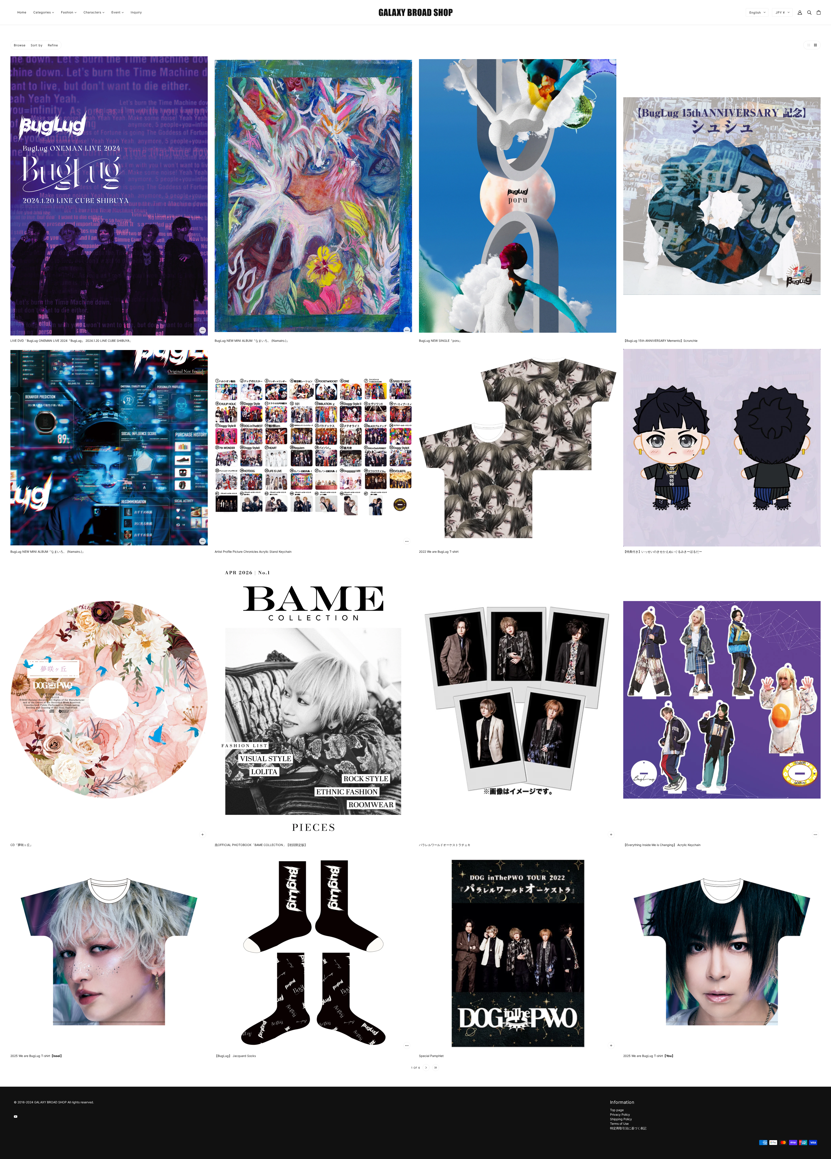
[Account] (800, 12)
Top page (617, 1110)
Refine (53, 45)
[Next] (426, 1067)
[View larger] (807, 45)
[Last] (435, 1067)
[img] (15, 1116)
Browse (20, 45)
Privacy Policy (620, 1114)
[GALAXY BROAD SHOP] (415, 12)
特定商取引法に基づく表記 (628, 1128)
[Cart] (818, 12)
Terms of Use (619, 1123)
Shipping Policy (621, 1119)
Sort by (37, 45)
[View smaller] (816, 45)
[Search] (809, 12)
